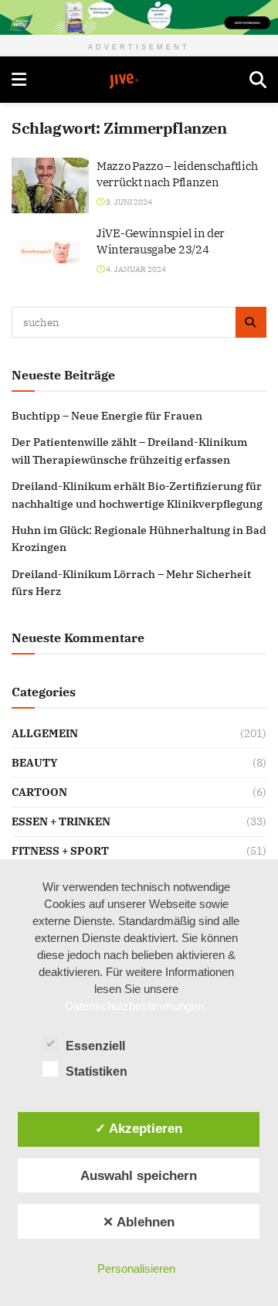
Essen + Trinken (61, 821)
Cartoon (39, 792)
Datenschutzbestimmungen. (136, 1005)
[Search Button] (257, 79)
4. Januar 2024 (135, 269)
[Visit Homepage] (138, 81)
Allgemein (45, 733)
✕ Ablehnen (139, 1222)
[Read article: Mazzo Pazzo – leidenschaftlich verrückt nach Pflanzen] (50, 185)
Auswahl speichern (138, 1175)
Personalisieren (136, 1268)
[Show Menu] (19, 79)
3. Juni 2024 (128, 202)
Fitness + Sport (60, 851)
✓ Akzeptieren (138, 1128)
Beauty (35, 763)
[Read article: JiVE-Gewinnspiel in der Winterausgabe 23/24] (50, 253)
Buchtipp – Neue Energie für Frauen (107, 416)
